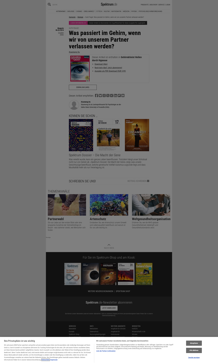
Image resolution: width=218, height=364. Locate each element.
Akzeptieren (194, 343)
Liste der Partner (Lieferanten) (105, 351)
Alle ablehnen (193, 350)
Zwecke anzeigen (194, 357)
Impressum (54, 360)
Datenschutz (46, 360)
